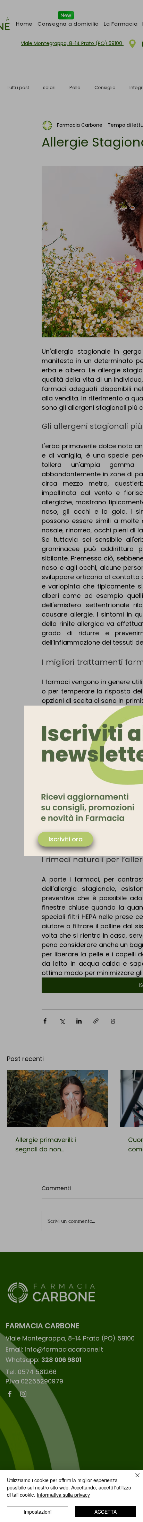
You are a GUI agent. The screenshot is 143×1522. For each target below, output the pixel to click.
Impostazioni (37, 1511)
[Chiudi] (133, 1479)
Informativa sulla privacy (63, 1494)
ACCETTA (105, 1511)
